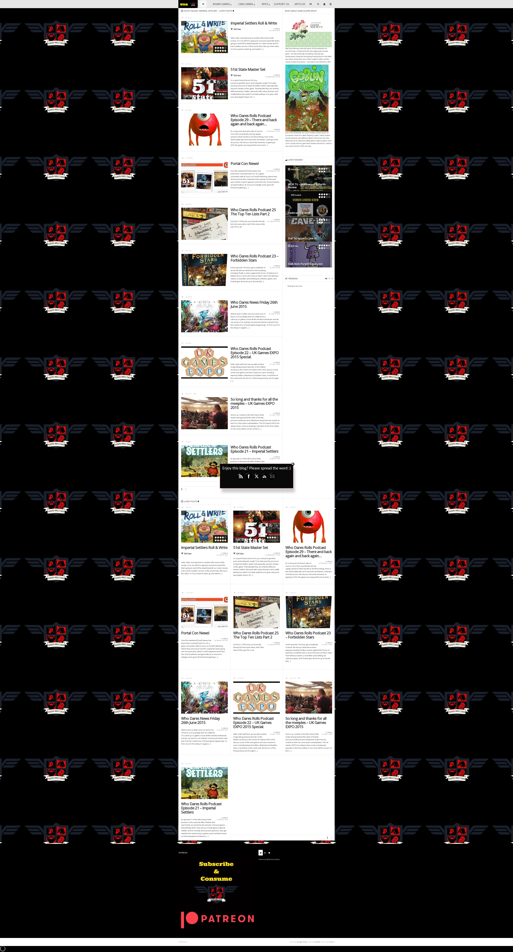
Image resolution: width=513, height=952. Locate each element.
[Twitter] (261, 852)
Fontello (317, 942)
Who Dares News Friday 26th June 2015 (254, 304)
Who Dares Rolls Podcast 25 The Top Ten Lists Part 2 (253, 212)
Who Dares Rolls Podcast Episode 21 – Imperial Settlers (254, 449)
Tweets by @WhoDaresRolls (269, 859)
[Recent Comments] (269, 852)
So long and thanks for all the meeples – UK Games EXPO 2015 (254, 403)
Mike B (277, 29)
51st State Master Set (248, 69)
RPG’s (265, 4)
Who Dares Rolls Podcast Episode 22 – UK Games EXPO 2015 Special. (255, 352)
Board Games (221, 4)
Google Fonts (302, 942)
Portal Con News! (245, 163)
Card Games (245, 4)
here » (332, 942)
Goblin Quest (321, 133)
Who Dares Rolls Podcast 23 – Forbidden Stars (254, 258)
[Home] (188, 4)
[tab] (261, 853)
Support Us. (281, 4)
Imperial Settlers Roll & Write (254, 23)
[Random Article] (311, 4)
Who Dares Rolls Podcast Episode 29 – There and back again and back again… (254, 120)
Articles (300, 4)
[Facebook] (265, 852)
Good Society (290, 51)
